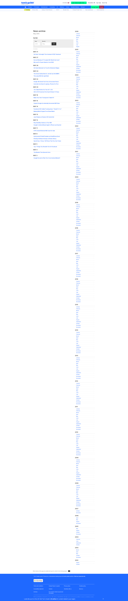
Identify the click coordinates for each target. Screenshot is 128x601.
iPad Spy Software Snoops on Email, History (45, 138)
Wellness (62, 7)
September (78, 66)
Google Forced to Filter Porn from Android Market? (47, 158)
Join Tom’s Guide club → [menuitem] (79, 2)
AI (57, 7)
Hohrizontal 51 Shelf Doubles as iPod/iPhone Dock (47, 136)
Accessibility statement (39, 588)
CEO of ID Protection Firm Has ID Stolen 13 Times (46, 92)
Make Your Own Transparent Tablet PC (44, 97)
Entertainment (44, 7)
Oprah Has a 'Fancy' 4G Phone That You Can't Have (47, 141)
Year (36, 41)
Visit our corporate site (79, 576)
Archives (35, 591)
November (78, 70)
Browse (83, 7)
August (77, 46)
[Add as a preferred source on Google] (38, 580)
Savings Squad (95, 7)
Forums (101, 7)
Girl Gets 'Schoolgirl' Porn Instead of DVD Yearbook (47, 54)
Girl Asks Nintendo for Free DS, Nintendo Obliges (46, 68)
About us (81, 588)
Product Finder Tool (77, 9)
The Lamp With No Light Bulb (41, 76)
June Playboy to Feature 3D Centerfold (44, 117)
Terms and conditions (38, 586)
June (77, 42)
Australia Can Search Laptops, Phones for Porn (46, 84)
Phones (30, 7)
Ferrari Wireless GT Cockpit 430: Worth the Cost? (47, 60)
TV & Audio (36, 7)
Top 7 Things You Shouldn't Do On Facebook (45, 146)
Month (43, 41)
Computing (52, 7)
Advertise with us (67, 588)
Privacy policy (67, 586)
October (78, 68)
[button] (104, 2)
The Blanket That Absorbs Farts (42, 152)
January (78, 33)
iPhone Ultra (35, 9)
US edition (54, 599)
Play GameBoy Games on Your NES (43, 122)
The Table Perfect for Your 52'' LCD (43, 89)
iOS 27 (57, 9)
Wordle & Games (75, 7)
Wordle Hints (66, 9)
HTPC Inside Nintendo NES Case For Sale (44, 130)
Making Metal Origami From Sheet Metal (44, 111)
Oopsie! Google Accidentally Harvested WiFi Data (47, 103)
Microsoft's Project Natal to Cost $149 (44, 62)
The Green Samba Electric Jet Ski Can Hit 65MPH (46, 73)
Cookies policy (82, 586)
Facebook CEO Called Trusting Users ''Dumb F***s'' (48, 109)
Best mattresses (89, 9)
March (77, 37)
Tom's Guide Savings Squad (103, 9)
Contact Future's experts (54, 586)
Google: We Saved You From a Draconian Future (46, 81)
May (77, 41)
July (77, 44)
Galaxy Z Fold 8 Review (47, 9)
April (77, 39)
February (78, 35)
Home (67, 7)
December (78, 72)
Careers (50, 588)
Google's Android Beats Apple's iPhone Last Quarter (47, 125)
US (69, 571)
